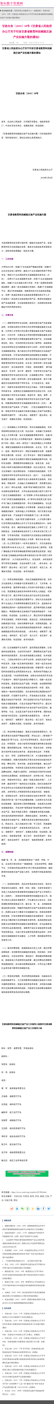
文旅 (47, 1196)
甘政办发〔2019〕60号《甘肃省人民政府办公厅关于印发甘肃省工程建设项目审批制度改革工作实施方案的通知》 (23, 1324)
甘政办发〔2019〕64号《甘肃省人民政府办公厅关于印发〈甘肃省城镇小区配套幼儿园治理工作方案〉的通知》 (23, 1341)
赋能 (42, 1196)
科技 (37, 1196)
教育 (32, 1196)
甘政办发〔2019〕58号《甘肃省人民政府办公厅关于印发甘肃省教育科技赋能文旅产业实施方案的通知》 (26, 14)
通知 (15, 1200)
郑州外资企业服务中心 (23, 11)
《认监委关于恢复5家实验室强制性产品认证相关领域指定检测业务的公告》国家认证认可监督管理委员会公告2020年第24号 (23, 1243)
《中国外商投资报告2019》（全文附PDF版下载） (24, 1261)
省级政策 (37, 11)
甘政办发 (18, 1196)
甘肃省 (26, 1196)
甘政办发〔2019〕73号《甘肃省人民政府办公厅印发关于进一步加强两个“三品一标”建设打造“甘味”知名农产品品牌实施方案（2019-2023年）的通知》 (23, 1383)
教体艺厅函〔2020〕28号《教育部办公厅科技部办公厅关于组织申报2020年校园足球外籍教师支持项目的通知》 (23, 1285)
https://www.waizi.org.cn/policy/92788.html (28, 1192)
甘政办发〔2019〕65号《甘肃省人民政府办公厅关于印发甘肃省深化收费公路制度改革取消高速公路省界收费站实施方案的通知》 (23, 1359)
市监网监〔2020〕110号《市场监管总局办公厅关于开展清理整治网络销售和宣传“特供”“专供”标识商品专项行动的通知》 (23, 1253)
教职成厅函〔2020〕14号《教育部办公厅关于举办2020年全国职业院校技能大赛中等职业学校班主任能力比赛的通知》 (23, 1275)
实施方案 (8, 1200)
